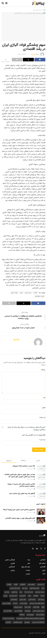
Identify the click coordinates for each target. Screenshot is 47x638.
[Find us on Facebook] (44, 548)
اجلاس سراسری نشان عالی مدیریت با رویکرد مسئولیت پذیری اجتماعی (21, 485)
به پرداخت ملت (29, 592)
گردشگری (12, 567)
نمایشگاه (22, 615)
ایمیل (43, 407)
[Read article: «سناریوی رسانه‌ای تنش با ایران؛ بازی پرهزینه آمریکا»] (41, 512)
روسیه (5, 596)
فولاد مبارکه (27, 607)
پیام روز (33, 54)
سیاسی (28, 574)
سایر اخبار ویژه (37, 10)
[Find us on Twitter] (41, 548)
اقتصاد (35, 293)
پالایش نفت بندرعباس (8, 618)
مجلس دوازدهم (18, 607)
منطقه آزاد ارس (18, 611)
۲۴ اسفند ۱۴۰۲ (22, 54)
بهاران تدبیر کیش (40, 592)
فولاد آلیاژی (14, 293)
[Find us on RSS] (33, 548)
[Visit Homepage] (38, 3)
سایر (29, 563)
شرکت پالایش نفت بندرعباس (37, 603)
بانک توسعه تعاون (34, 588)
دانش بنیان (22, 596)
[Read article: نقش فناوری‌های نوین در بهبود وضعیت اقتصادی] (41, 520)
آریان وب (31, 633)
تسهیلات (36, 596)
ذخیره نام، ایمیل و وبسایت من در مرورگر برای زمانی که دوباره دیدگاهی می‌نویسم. (26, 428)
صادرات (15, 603)
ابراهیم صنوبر (31, 584)
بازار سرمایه (28, 293)
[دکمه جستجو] (3, 3)
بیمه (28, 560)
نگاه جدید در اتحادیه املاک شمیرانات (23, 466)
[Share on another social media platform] (17, 59)
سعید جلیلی (23, 599)
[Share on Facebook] (39, 59)
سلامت (28, 570)
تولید (21, 293)
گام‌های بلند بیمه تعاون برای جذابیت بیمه (22, 493)
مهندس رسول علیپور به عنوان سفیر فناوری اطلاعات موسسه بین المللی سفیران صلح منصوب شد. (19, 475)
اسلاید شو (42, 563)
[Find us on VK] (37, 548)
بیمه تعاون (14, 592)
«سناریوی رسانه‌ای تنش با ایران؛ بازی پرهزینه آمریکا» (19, 509)
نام (43, 397)
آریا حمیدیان (41, 584)
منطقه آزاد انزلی (8, 611)
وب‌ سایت (42, 417)
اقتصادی (42, 567)
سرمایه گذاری (32, 599)
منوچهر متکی (30, 615)
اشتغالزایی (22, 584)
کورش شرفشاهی (39, 296)
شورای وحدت (23, 603)
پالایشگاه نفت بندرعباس (38, 622)
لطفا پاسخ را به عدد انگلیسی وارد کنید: (33, 435)
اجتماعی (42, 560)
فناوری (13, 563)
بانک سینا (25, 588)
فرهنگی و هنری (10, 560)
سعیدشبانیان (14, 599)
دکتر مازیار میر (13, 596)
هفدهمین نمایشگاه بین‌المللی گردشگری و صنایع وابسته (30, 618)
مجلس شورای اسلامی (38, 611)
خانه (44, 10)
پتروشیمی (27, 622)
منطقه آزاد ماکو (40, 615)
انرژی (43, 570)
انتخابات (9, 584)
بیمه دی (7, 592)
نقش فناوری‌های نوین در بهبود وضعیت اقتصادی (20, 518)
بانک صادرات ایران (15, 588)
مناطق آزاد (27, 611)
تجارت (42, 596)
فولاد (43, 607)
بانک (43, 574)
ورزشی (13, 570)
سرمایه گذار (41, 599)
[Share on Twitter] (28, 59)
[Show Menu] (6, 3)
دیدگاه (42, 370)
